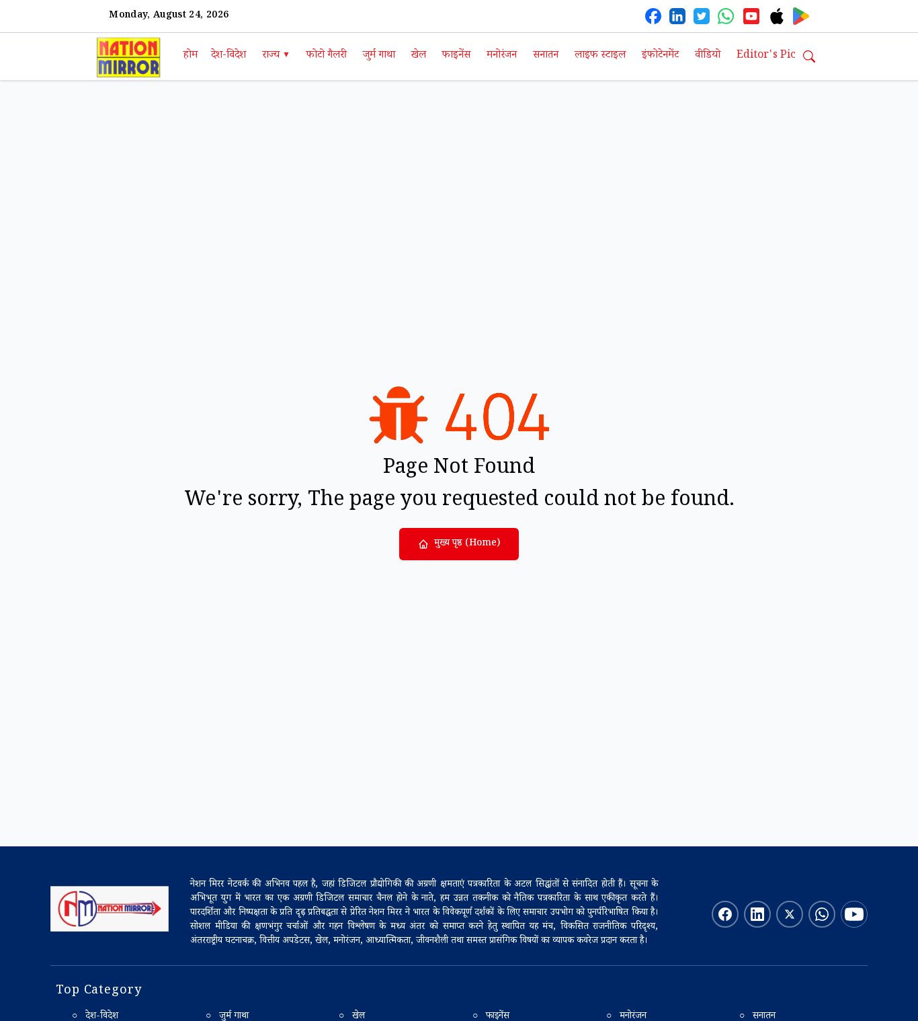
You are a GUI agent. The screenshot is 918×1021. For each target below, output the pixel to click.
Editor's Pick (769, 56)
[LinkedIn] (677, 16)
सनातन (545, 56)
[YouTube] (751, 16)
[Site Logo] (109, 909)
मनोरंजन (502, 56)
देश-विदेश (228, 56)
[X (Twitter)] (702, 16)
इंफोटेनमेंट (660, 56)
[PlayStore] (801, 16)
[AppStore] (777, 16)
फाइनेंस (456, 56)
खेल (418, 56)
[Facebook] (653, 16)
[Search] (809, 56)
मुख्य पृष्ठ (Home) (467, 544)
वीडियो (707, 56)
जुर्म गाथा (379, 56)
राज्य (276, 56)
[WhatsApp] (726, 16)
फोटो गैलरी (326, 56)
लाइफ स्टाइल (600, 56)
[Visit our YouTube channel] (854, 914)
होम (190, 56)
